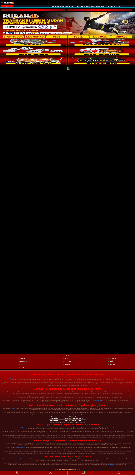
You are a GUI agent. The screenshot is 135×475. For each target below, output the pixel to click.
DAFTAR (33, 10)
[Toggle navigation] (2, 2)
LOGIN (99, 10)
